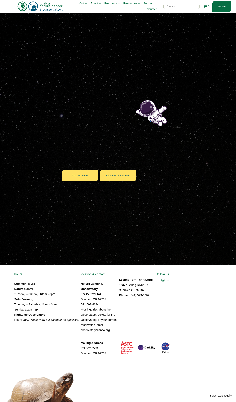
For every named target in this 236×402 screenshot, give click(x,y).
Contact (152, 9)
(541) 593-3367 (139, 295)
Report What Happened (118, 175)
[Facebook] (168, 280)
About (94, 3)
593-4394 (93, 304)
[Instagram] (163, 280)
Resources (130, 3)
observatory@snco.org (95, 330)
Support (148, 3)
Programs (110, 3)
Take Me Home (80, 175)
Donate (222, 6)
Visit (81, 3)
